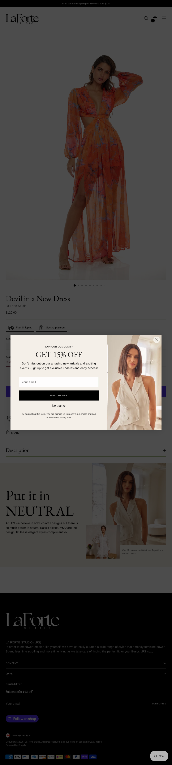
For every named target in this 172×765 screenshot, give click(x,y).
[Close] (156, 340)
